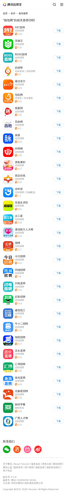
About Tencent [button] (21, 464)
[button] (12, 4)
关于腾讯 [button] (7, 464)
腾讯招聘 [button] (57, 464)
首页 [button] (5, 13)
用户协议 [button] (7, 470)
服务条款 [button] (35, 464)
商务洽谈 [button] (46, 464)
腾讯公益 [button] (7, 467)
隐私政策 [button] (40, 467)
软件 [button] (13, 13)
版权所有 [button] (18, 467)
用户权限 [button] (29, 467)
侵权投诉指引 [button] (53, 467)
